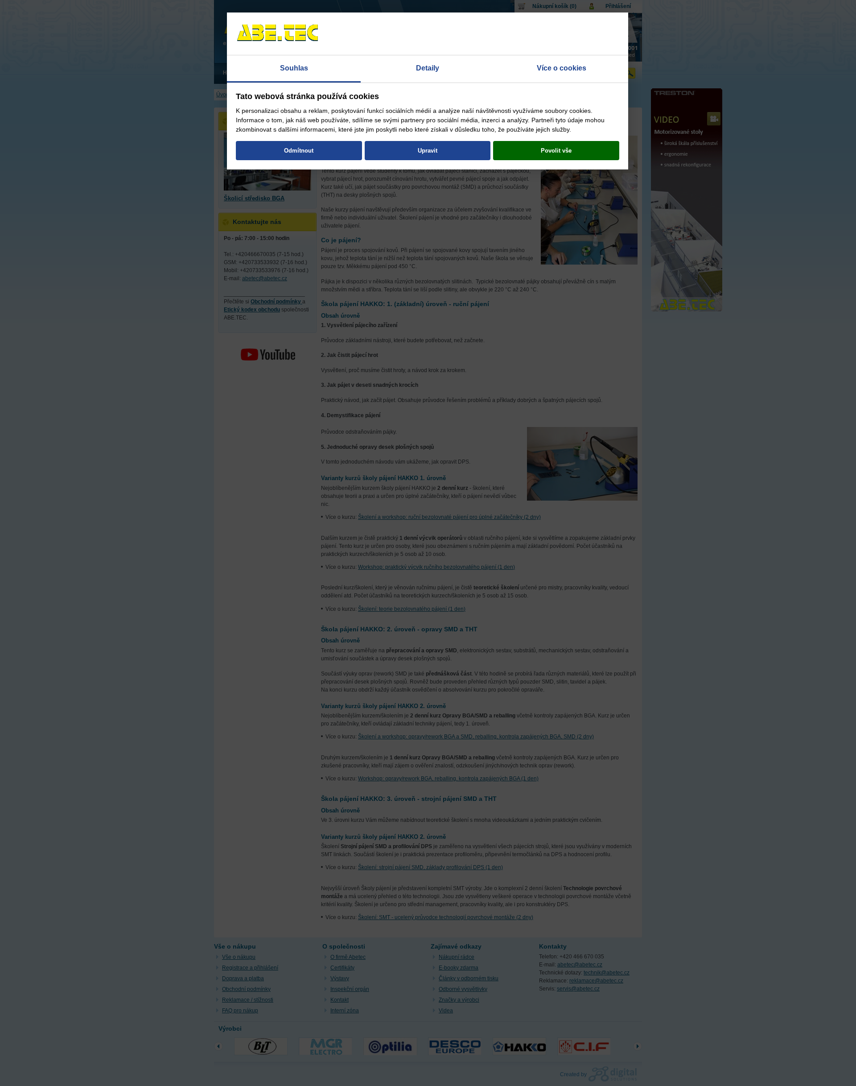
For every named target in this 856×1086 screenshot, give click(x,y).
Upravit (427, 150)
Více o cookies (561, 68)
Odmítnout (298, 150)
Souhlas (294, 68)
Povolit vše (556, 150)
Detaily (427, 68)
